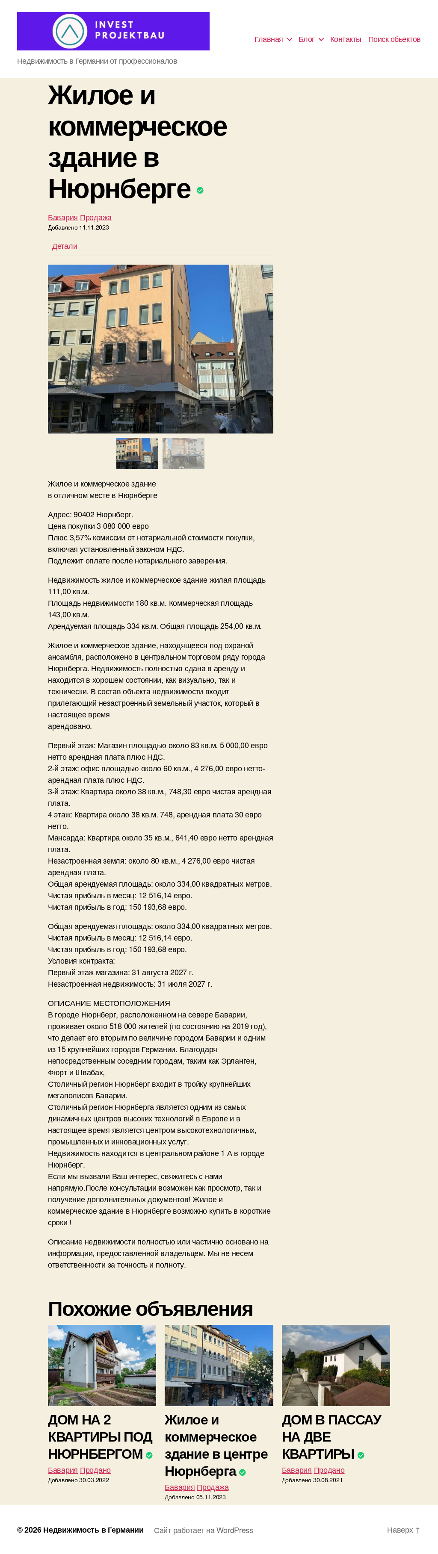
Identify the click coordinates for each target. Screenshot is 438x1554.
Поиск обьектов (394, 39)
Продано (95, 1469)
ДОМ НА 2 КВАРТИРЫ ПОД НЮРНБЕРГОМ (100, 1436)
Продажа (96, 216)
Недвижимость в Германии (93, 1529)
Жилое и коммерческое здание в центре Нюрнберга (216, 1444)
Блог (307, 39)
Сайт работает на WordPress (203, 1529)
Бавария (63, 216)
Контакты (345, 39)
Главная (269, 39)
